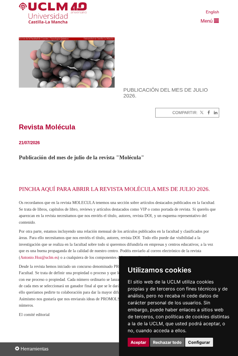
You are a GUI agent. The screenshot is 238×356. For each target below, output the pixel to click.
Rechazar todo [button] (167, 342)
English (212, 12)
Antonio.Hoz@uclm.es (39, 257)
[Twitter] (201, 113)
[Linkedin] (214, 113)
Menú (207, 21)
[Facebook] (207, 113)
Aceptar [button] (138, 342)
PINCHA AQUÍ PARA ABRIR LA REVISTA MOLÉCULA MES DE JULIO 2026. (114, 189)
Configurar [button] (199, 342)
